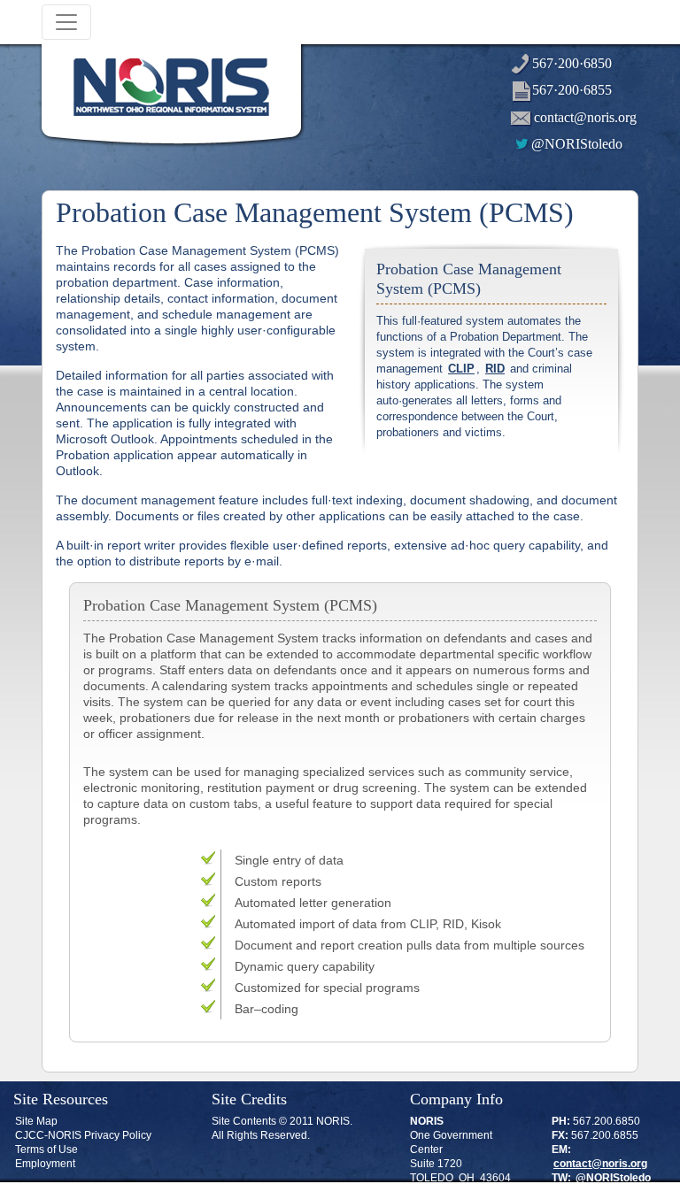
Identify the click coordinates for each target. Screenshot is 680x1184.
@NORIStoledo (576, 143)
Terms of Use (46, 1149)
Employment (45, 1163)
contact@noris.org (585, 117)
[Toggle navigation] (66, 22)
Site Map (36, 1121)
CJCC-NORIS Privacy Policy (83, 1135)
